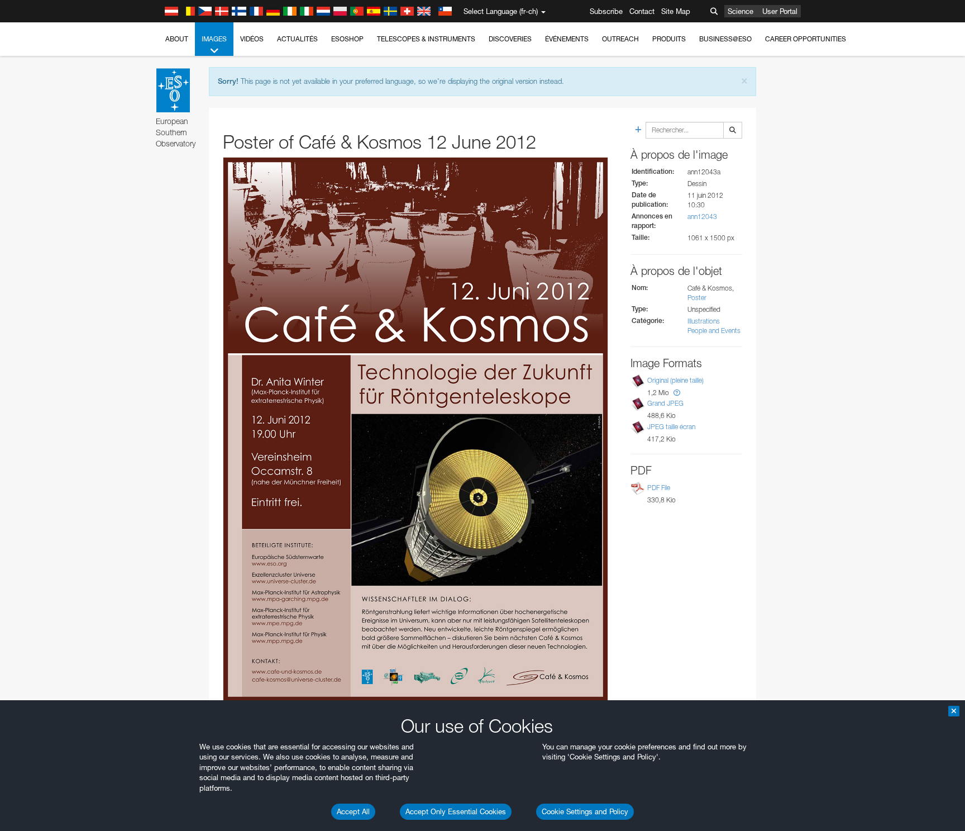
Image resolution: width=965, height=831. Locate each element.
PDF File (658, 487)
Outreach (620, 39)
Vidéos (252, 39)
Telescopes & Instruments (426, 39)
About (176, 39)
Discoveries (510, 39)
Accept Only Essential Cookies (455, 811)
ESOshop (347, 39)
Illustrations (703, 321)
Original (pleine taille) (675, 380)
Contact (642, 11)
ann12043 (702, 216)
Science (740, 11)
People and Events (714, 330)
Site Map (675, 11)
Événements (567, 39)
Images (214, 39)
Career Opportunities (805, 39)
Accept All (353, 811)
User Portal (779, 11)
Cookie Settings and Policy (585, 811)
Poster (696, 297)
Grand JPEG (665, 403)
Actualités (297, 39)
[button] (676, 392)
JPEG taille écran (671, 426)
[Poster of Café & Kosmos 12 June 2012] (415, 429)
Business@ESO (725, 39)
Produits (669, 39)
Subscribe (606, 11)
